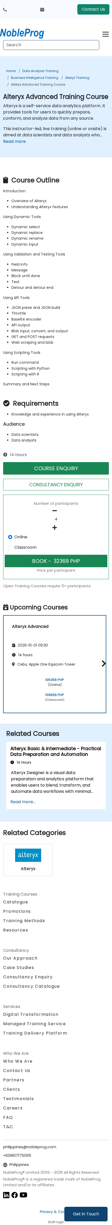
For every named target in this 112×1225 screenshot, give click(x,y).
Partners (13, 1080)
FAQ (8, 1117)
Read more (14, 141)
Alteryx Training (77, 77)
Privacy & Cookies (56, 1211)
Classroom (25, 547)
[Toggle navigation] (105, 33)
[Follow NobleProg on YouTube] (23, 1195)
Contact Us (93, 9)
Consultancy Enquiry (28, 977)
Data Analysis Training (40, 71)
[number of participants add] (56, 528)
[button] (102, 663)
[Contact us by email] (42, 9)
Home (11, 71)
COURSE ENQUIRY (56, 468)
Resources (15, 930)
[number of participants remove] (56, 511)
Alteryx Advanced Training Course (38, 84)
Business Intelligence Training (34, 77)
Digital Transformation (30, 1014)
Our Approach (20, 958)
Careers (13, 1108)
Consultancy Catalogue (31, 986)
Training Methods (24, 921)
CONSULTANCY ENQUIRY (56, 484)
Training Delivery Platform (35, 1033)
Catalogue (15, 902)
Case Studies (18, 968)
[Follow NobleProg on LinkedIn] (6, 1195)
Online (20, 537)
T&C (8, 1127)
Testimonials (18, 1099)
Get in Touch (86, 1214)
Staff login (56, 1222)
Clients (11, 1089)
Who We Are (18, 1061)
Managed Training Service (34, 1024)
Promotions (17, 911)
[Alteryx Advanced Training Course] (27, 32)
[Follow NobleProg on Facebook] (14, 1195)
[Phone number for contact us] (5, 9)
